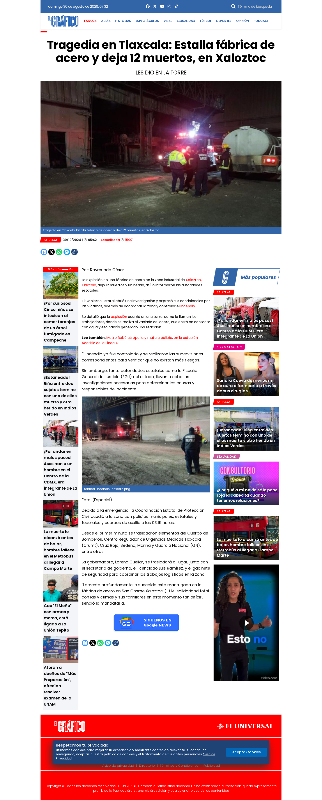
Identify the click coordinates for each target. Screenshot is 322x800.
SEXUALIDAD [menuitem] (186, 21)
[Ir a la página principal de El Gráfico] (63, 21)
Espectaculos (229, 347)
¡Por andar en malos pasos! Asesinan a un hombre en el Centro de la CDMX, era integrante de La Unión (245, 328)
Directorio (147, 765)
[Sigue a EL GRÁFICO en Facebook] (156, 778)
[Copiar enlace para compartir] (85, 252)
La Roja (50, 240)
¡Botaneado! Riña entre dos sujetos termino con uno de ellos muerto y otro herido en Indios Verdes (60, 396)
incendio (187, 306)
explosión (119, 316)
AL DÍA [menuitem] (105, 21)
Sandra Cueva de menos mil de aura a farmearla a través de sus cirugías (246, 386)
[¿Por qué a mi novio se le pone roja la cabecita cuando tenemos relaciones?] (246, 483)
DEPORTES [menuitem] (223, 21)
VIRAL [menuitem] (168, 21)
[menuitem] (147, 6)
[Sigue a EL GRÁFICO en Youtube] (165, 778)
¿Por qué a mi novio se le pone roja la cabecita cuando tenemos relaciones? (247, 495)
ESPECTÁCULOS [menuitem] (147, 21)
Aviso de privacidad (118, 765)
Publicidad (211, 765)
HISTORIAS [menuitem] (123, 21)
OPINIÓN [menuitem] (242, 21)
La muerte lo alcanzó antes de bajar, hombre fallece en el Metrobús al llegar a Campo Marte (59, 550)
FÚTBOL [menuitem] (205, 21)
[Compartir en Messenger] (67, 252)
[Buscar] (233, 6)
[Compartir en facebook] (44, 252)
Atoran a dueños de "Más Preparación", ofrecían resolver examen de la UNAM (60, 686)
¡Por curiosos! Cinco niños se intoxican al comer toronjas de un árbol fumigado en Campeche (59, 322)
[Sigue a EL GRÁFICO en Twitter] (159, 778)
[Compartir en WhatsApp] (59, 252)
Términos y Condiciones (179, 765)
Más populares (258, 277)
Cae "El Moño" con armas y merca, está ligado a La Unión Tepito (58, 618)
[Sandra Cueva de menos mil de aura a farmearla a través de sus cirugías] (246, 374)
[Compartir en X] (51, 252)
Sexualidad (226, 456)
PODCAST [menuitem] (261, 21)
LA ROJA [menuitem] (90, 21)
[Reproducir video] (246, 623)
